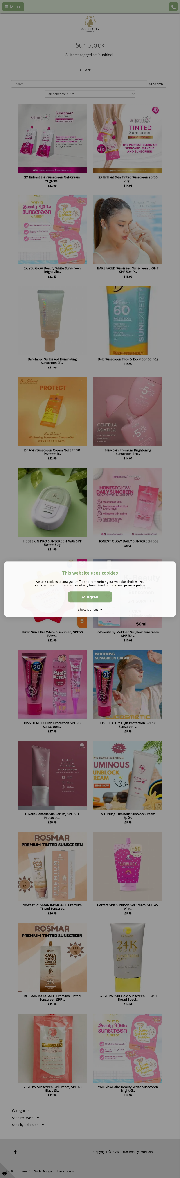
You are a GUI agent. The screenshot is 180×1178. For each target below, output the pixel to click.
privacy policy (134, 585)
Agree (92, 597)
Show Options (89, 609)
